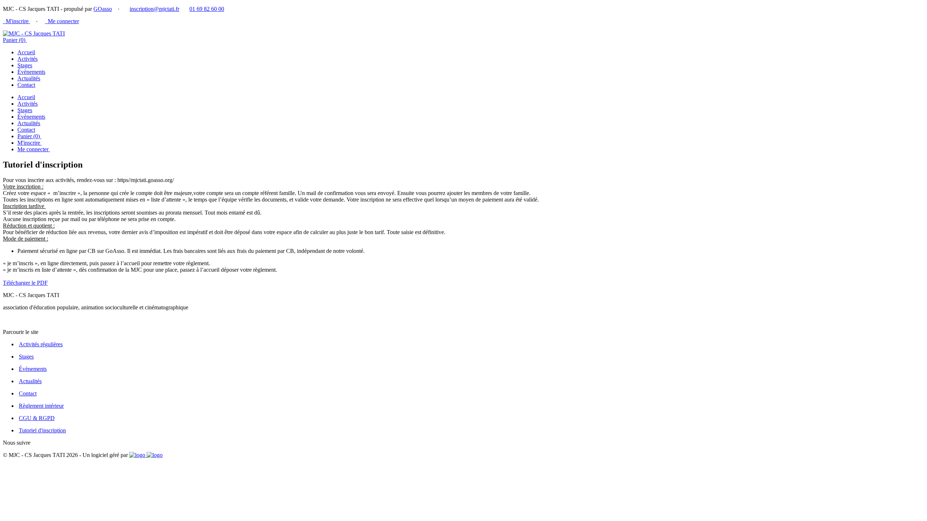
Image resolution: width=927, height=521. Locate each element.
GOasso (102, 9)
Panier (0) (15, 40)
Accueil (26, 52)
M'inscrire (16, 21)
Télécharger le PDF (25, 283)
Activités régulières (41, 344)
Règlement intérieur (41, 406)
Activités (27, 59)
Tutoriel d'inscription (42, 430)
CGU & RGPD (37, 418)
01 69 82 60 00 (206, 9)
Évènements (31, 72)
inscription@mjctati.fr (154, 9)
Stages (24, 65)
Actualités (28, 78)
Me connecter (62, 21)
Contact (26, 85)
